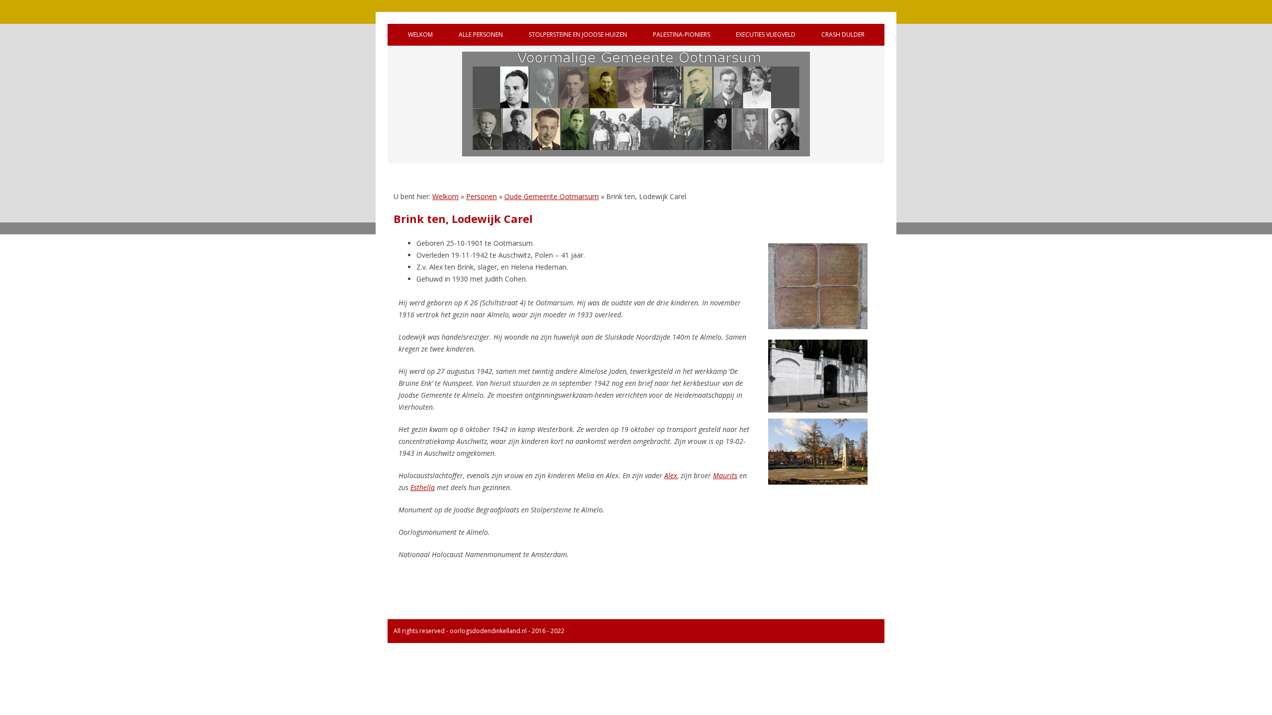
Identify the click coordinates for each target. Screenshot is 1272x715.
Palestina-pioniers (681, 34)
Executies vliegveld (765, 34)
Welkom (420, 34)
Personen (481, 196)
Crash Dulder (843, 34)
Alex (670, 475)
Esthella (422, 487)
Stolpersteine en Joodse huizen (578, 34)
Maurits (725, 475)
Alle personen (481, 34)
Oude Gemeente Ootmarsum (551, 196)
